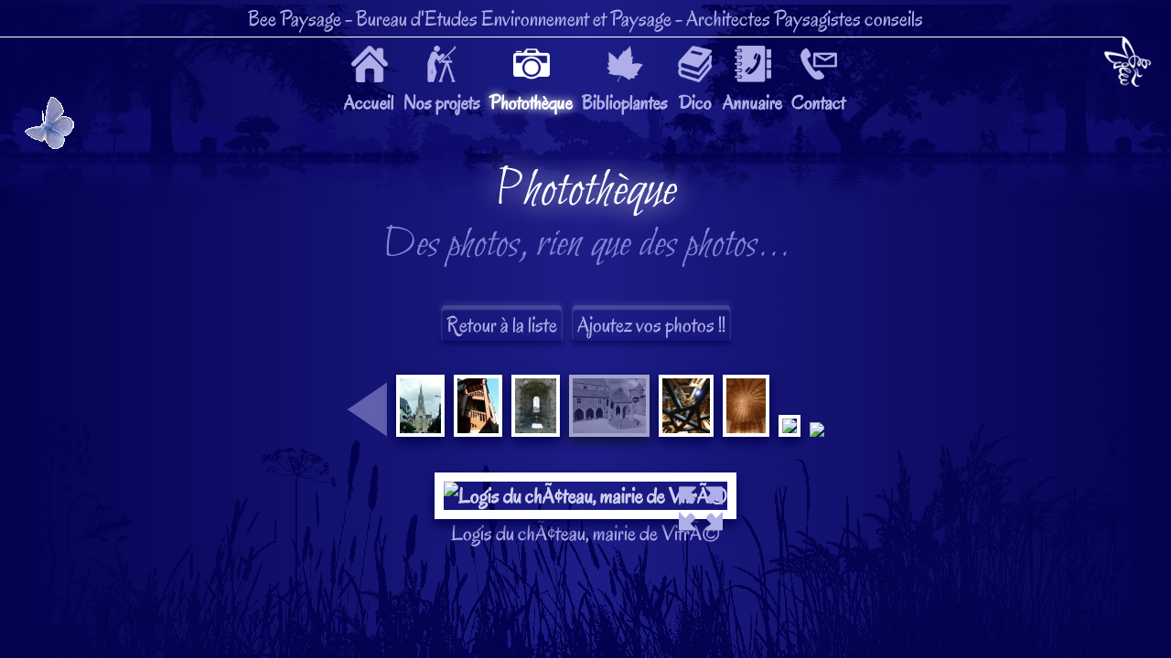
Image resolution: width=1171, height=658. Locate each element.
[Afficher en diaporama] (585, 486)
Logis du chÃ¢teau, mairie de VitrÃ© (586, 355)
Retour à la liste (501, 325)
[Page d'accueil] (1127, 65)
